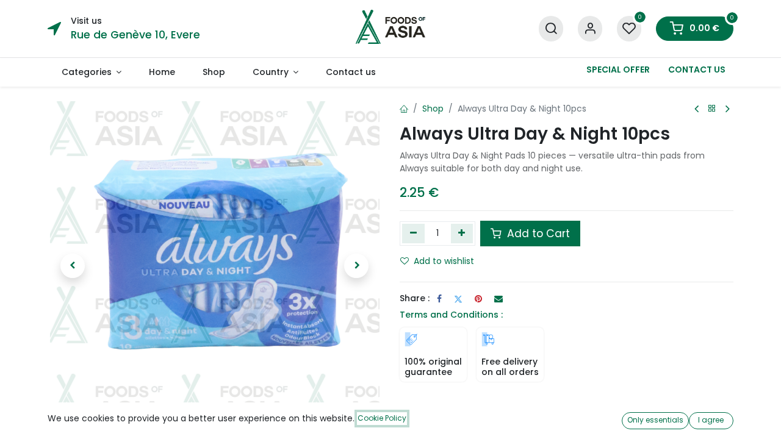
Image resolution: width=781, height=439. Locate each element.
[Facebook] (439, 298)
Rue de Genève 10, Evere (135, 34)
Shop (433, 108)
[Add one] (462, 233)
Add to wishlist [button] (444, 261)
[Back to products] (712, 108)
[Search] (551, 29)
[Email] (498, 298)
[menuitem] (91, 72)
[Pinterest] (478, 298)
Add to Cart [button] (537, 233)
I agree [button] (711, 420)
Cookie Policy (382, 418)
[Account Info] (590, 29)
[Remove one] (413, 233)
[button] (73, 266)
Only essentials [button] (655, 420)
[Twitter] (458, 298)
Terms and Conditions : (451, 315)
